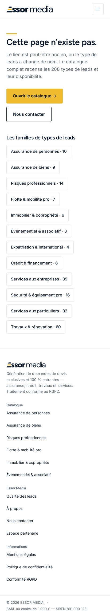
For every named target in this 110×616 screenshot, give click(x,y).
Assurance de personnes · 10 (39, 151)
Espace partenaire (22, 533)
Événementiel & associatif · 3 (39, 231)
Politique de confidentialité (29, 567)
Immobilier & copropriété (27, 462)
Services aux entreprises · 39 (39, 279)
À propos (14, 508)
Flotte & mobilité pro (23, 450)
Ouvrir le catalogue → (34, 95)
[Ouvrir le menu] (98, 9)
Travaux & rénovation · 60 (36, 326)
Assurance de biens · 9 (33, 167)
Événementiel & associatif (28, 474)
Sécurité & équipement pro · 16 (40, 294)
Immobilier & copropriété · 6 (37, 215)
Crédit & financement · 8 (34, 263)
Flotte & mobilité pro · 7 (33, 199)
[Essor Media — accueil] (29, 9)
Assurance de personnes (28, 413)
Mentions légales (21, 554)
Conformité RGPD (21, 579)
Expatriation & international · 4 (40, 247)
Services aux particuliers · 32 (39, 310)
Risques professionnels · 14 (37, 183)
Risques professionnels (26, 437)
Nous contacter (29, 114)
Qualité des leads (21, 496)
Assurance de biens (23, 425)
